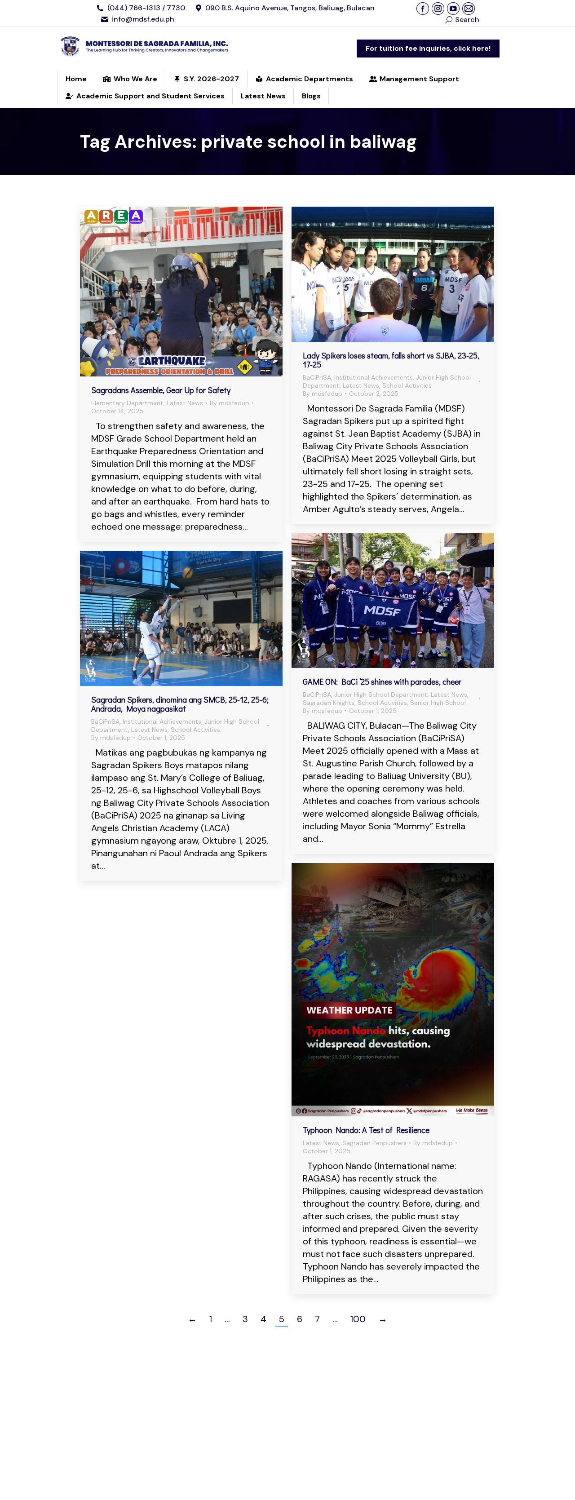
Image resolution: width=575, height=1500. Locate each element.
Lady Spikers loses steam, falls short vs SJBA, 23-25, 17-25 (391, 360)
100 (358, 1319)
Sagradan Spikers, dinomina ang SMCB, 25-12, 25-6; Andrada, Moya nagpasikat (180, 704)
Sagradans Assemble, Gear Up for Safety (160, 390)
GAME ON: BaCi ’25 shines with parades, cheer (382, 681)
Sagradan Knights (328, 703)
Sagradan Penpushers (374, 1143)
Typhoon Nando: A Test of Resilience (366, 1129)
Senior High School (438, 703)
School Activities (407, 385)
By (229, 403)
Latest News (185, 403)
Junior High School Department (381, 694)
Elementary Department (127, 403)
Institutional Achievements (373, 377)
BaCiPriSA (317, 377)
